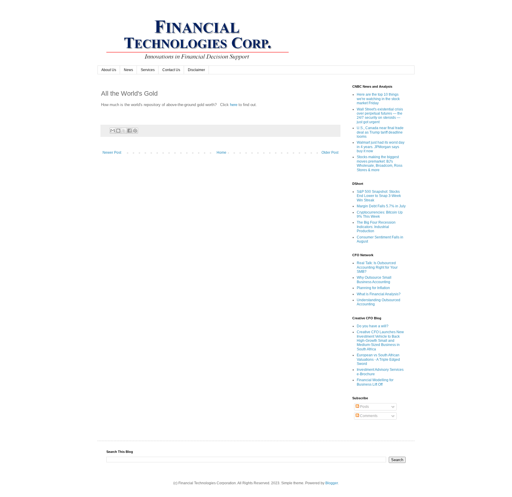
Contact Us (171, 70)
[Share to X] (124, 131)
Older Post (329, 152)
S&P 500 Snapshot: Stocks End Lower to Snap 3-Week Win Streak (379, 196)
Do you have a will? (372, 326)
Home (221, 152)
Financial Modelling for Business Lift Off (375, 382)
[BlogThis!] (118, 131)
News (128, 70)
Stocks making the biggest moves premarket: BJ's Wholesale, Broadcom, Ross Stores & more (379, 163)
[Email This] (113, 131)
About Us (108, 70)
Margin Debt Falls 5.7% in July (381, 206)
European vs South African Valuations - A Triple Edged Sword (378, 359)
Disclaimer (196, 70)
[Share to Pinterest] (135, 131)
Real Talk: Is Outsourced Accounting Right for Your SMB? (377, 267)
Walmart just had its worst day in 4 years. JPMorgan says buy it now (380, 146)
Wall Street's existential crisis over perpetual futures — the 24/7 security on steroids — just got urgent (380, 115)
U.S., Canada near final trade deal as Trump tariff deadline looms (380, 132)
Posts (364, 407)
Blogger (331, 483)
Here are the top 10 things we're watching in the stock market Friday (378, 98)
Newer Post (112, 152)
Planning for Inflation (373, 288)
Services (148, 70)
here (233, 104)
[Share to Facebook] (129, 131)
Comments (368, 416)
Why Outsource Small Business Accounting (374, 279)
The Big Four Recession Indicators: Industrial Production (376, 226)
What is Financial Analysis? (379, 294)
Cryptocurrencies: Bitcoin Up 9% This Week (380, 214)
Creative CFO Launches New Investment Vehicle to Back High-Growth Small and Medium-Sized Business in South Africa (380, 340)
